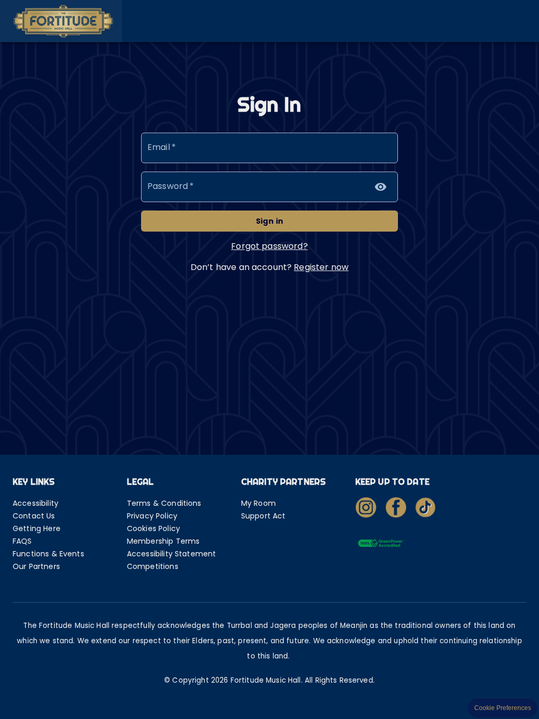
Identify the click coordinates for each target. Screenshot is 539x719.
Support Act (263, 516)
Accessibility (35, 503)
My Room (258, 503)
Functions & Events (48, 553)
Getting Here (37, 528)
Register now (321, 267)
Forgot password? (269, 246)
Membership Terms (163, 541)
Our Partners (36, 566)
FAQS (22, 541)
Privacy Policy (152, 516)
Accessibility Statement (171, 553)
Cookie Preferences (502, 708)
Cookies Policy (153, 528)
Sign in (270, 221)
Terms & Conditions (164, 503)
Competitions (152, 566)
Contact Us (34, 516)
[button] (61, 21)
